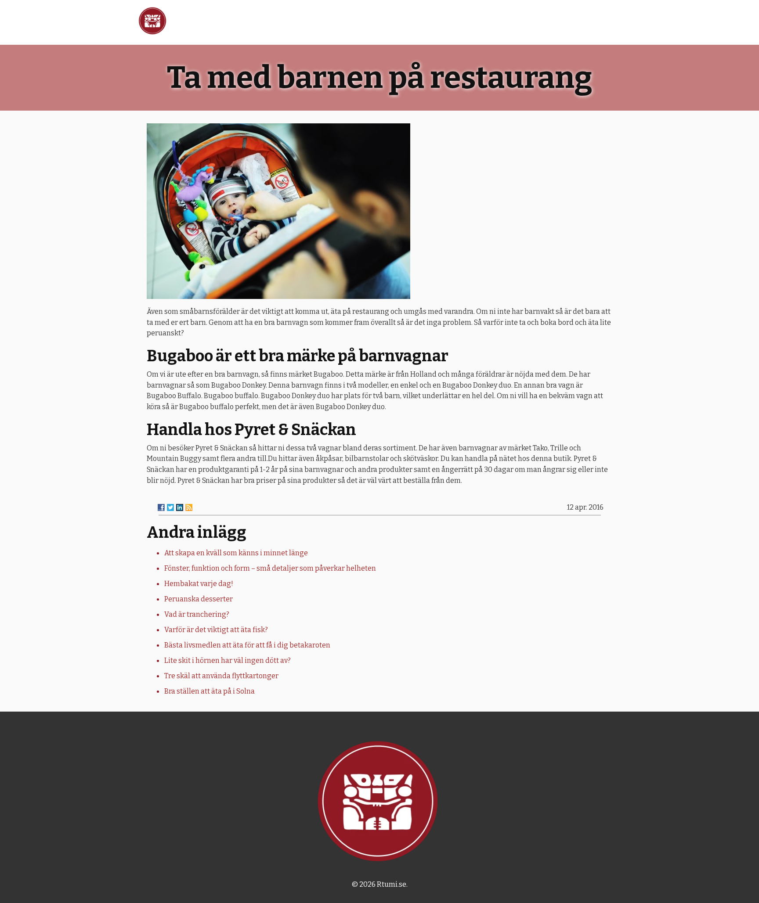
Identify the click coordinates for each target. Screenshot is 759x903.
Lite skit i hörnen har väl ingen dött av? (227, 660)
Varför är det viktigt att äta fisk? (216, 630)
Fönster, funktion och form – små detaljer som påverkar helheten (270, 568)
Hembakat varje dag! (198, 583)
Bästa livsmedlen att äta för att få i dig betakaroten (247, 645)
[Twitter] (170, 507)
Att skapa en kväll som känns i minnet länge (236, 553)
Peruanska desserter (198, 599)
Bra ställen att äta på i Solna (209, 691)
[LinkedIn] (179, 507)
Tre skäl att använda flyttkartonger (221, 676)
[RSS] (188, 507)
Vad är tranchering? (196, 614)
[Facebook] (161, 507)
